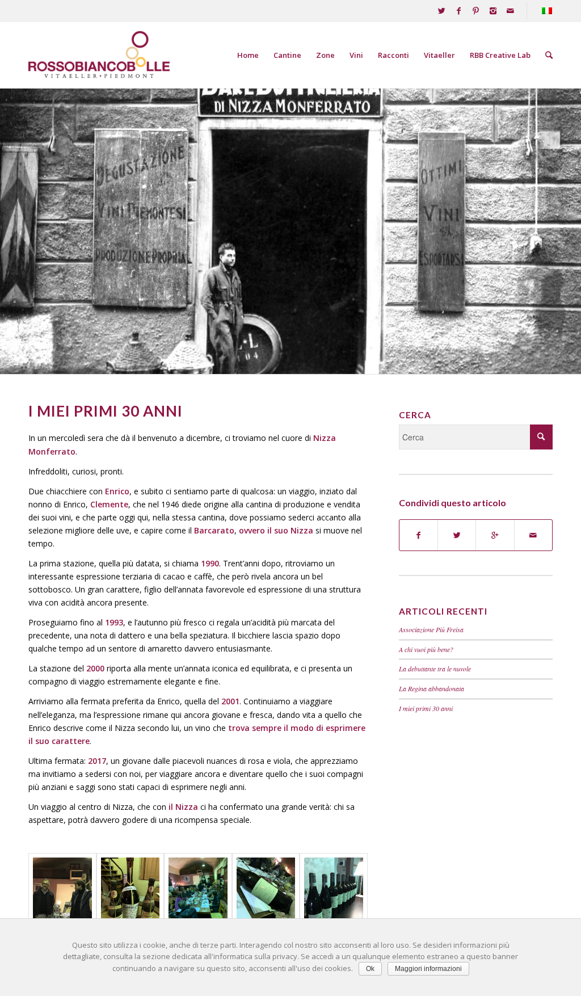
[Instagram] (493, 10)
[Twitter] (441, 10)
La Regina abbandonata (431, 688)
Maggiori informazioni (428, 969)
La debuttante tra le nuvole (435, 668)
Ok (370, 969)
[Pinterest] (476, 10)
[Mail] (510, 10)
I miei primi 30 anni (426, 708)
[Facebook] (459, 10)
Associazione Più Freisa (431, 629)
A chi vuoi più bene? (426, 649)
